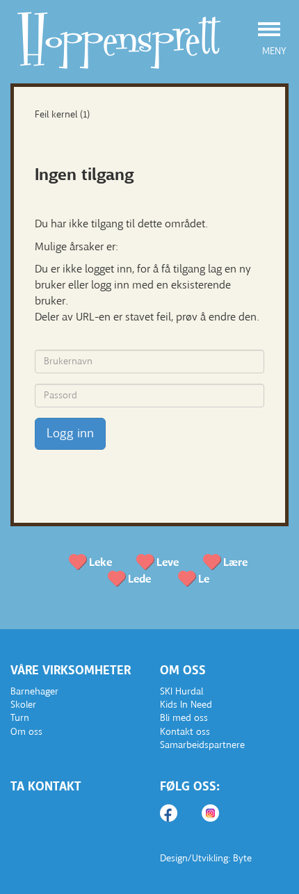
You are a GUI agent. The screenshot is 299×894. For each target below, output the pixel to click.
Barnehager (34, 691)
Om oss (26, 731)
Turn (19, 717)
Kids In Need (186, 704)
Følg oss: (190, 786)
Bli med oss (184, 717)
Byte (242, 858)
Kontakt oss (185, 731)
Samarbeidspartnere (202, 744)
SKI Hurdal (181, 691)
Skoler (23, 704)
